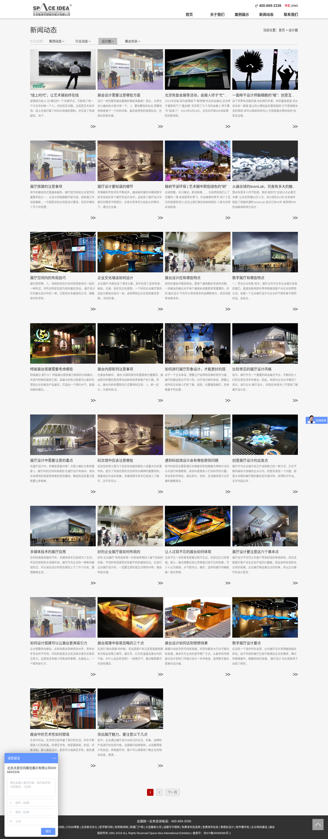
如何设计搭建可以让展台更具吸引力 (58, 643)
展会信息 (131, 41)
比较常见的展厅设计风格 (252, 369)
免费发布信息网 (191, 827)
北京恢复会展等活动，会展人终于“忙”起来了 (200, 95)
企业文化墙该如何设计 (115, 278)
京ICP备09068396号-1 (217, 833)
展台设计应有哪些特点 (183, 278)
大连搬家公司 (153, 827)
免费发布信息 (210, 827)
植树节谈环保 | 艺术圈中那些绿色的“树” (196, 186)
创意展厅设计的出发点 (250, 460)
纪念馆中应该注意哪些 (115, 460)
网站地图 (58, 827)
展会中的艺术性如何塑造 (49, 734)
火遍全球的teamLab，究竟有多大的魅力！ (266, 186)
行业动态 (81, 41)
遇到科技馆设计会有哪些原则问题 (191, 460)
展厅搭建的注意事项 (46, 186)
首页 (189, 14)
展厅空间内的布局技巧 (48, 278)
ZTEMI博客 (72, 827)
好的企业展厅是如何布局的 (119, 552)
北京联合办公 (89, 827)
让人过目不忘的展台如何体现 (188, 552)
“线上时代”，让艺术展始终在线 (54, 95)
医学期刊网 (106, 827)
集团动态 (55, 41)
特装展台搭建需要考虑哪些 (51, 369)
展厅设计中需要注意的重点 (51, 460)
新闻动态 (266, 14)
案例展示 (242, 14)
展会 (272, 827)
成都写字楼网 (172, 827)
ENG (295, 5)
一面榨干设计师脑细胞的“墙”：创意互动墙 (265, 95)
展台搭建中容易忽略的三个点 (121, 643)
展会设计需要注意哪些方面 (119, 95)
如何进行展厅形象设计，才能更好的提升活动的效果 (206, 369)
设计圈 (106, 41)
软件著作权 (242, 827)
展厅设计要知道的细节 (115, 186)
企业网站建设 (259, 827)
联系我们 (291, 14)
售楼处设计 (227, 827)
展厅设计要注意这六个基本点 (255, 552)
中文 (287, 5)
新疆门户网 (136, 827)
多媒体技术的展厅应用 (48, 552)
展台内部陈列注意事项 (115, 369)
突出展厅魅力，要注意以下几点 (122, 734)
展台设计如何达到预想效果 (186, 643)
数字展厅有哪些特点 (248, 278)
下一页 (172, 792)
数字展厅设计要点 (246, 643)
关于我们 (217, 14)
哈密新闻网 (121, 827)
